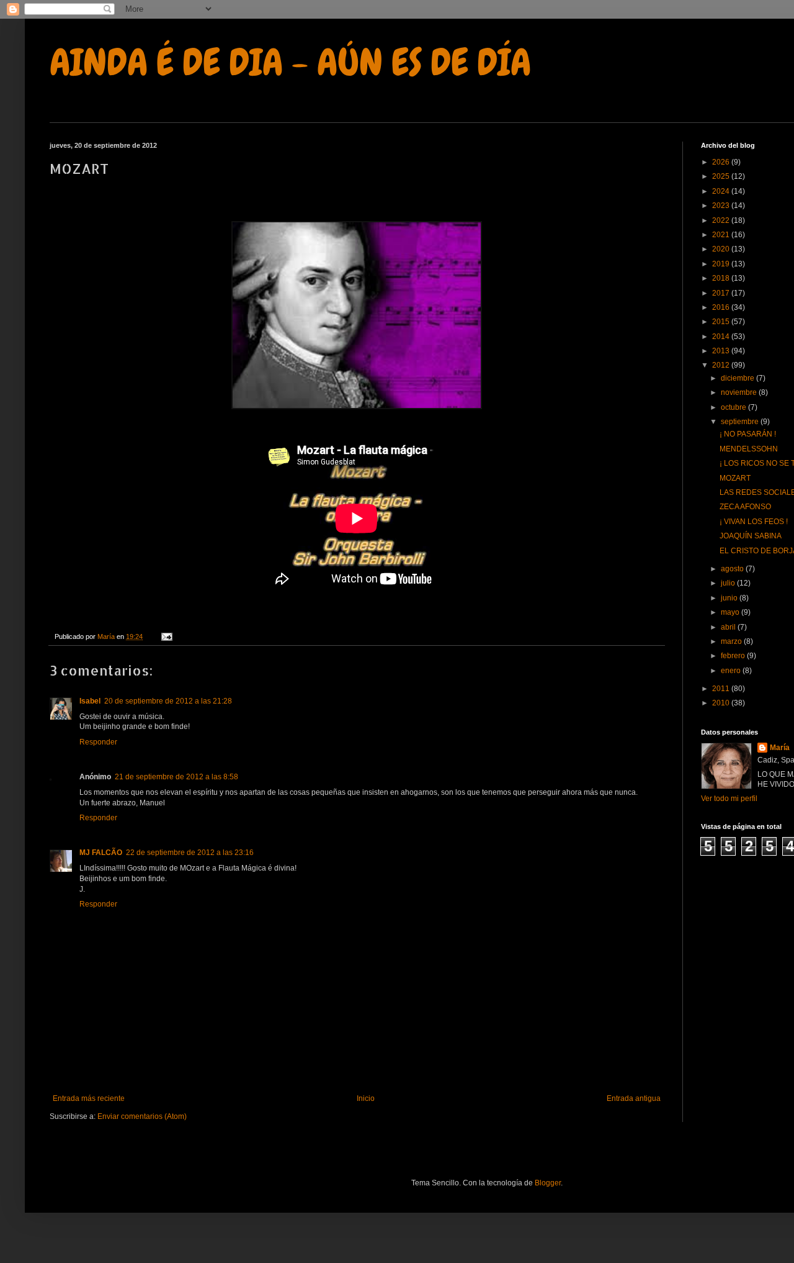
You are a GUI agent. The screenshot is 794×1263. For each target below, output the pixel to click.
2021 (721, 234)
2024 (721, 191)
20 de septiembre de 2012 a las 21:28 (168, 701)
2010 (721, 703)
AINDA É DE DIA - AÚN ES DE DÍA (290, 62)
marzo (732, 641)
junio (730, 598)
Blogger (548, 1183)
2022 (721, 220)
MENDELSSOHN (749, 449)
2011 (721, 688)
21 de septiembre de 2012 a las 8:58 (176, 776)
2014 (721, 336)
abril (729, 627)
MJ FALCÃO (100, 852)
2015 (721, 321)
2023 (721, 205)
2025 (721, 176)
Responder (98, 742)
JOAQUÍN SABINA (751, 536)
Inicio (366, 1098)
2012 (721, 365)
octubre (734, 407)
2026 (721, 162)
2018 (721, 278)
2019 (721, 264)
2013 (721, 350)
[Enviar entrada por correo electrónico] (166, 636)
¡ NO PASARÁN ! (748, 434)
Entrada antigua (634, 1098)
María (780, 747)
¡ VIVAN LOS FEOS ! (754, 521)
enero (732, 670)
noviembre (740, 392)
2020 (721, 249)
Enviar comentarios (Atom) (142, 1116)
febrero (734, 655)
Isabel (89, 701)
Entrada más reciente (89, 1098)
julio (729, 583)
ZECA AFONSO (745, 506)
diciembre (738, 378)
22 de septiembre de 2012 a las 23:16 (190, 852)
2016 (721, 307)
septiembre (741, 421)
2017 (721, 293)
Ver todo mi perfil (729, 798)
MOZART (735, 478)
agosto (733, 568)
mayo (731, 612)
